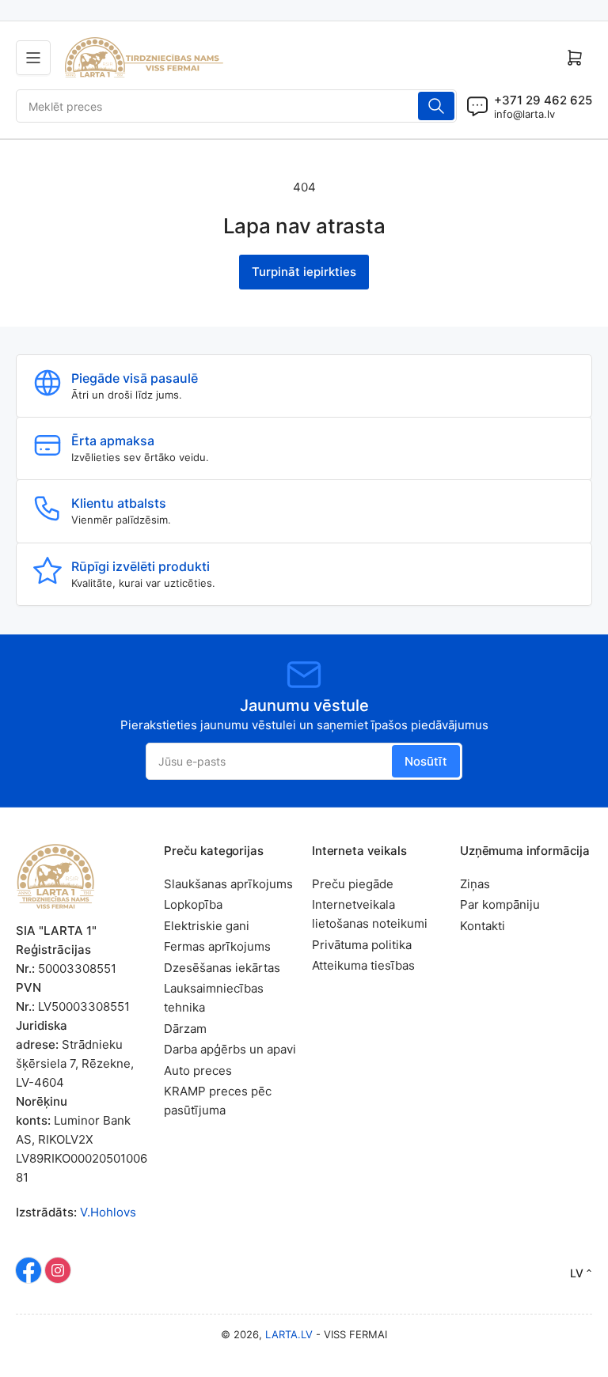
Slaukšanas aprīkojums (228, 883)
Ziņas (475, 883)
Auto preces (198, 1070)
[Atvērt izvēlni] (33, 57)
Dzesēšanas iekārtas (222, 967)
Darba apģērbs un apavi (230, 1049)
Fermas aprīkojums (217, 946)
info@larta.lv (524, 114)
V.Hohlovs (108, 1212)
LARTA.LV (289, 1334)
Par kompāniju (500, 904)
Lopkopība (193, 904)
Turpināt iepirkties (304, 271)
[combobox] (236, 106)
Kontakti (482, 925)
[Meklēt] (436, 106)
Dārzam (185, 1028)
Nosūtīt (426, 761)
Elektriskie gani (206, 925)
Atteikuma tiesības (363, 965)
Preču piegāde (352, 883)
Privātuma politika (362, 944)
